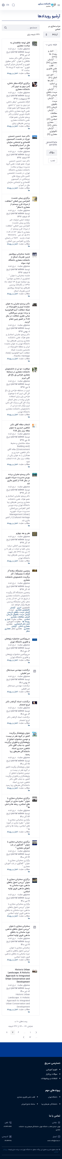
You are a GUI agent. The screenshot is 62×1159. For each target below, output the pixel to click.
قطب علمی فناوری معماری (26, 1097)
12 (29, 1037)
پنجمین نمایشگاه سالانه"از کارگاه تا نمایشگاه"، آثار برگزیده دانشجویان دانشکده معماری (17, 575)
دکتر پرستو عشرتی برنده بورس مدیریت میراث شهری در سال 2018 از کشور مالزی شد (17, 479)
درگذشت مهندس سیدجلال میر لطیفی (18, 672)
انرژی (19, 607)
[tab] (51, 45)
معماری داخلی (24, 626)
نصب (52, 160)
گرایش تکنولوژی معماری (20, 609)
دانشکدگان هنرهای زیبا (49, 1104)
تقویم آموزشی (51, 1069)
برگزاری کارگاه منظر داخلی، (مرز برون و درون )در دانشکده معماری (18, 86)
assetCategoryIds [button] (52, 144)
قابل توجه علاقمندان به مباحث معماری (20, 44)
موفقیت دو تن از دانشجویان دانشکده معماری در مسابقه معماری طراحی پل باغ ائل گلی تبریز (17, 373)
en (7, 5)
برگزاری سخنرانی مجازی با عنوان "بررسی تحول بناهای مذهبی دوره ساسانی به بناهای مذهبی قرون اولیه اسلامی (18, 885)
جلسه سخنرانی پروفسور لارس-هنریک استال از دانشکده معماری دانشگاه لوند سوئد (19, 258)
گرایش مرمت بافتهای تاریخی (18, 614)
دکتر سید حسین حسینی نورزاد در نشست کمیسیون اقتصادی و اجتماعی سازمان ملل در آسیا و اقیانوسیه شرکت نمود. (18, 142)
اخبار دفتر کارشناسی (22, 624)
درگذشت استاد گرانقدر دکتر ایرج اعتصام (18, 703)
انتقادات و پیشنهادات (49, 1078)
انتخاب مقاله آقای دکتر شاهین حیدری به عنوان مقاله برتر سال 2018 (19, 427)
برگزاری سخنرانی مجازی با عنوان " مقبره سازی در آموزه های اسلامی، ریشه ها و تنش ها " (17, 803)
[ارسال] (5, 27)
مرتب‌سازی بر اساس (54, 28)
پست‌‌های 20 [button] (20, 1022)
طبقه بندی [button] (52, 44)
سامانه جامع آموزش (28, 1104)
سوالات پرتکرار (51, 1074)
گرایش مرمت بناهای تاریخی (18, 612)
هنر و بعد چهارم (23, 533)
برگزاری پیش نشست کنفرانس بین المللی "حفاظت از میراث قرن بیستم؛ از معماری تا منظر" (17, 202)
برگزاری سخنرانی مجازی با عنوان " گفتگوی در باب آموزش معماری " (18, 844)
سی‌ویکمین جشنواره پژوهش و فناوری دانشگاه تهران (17, 640)
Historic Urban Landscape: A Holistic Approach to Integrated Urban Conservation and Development (17, 975)
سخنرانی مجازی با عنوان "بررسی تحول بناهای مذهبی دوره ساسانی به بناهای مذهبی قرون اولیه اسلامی (17, 931)
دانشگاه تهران (52, 1097)
